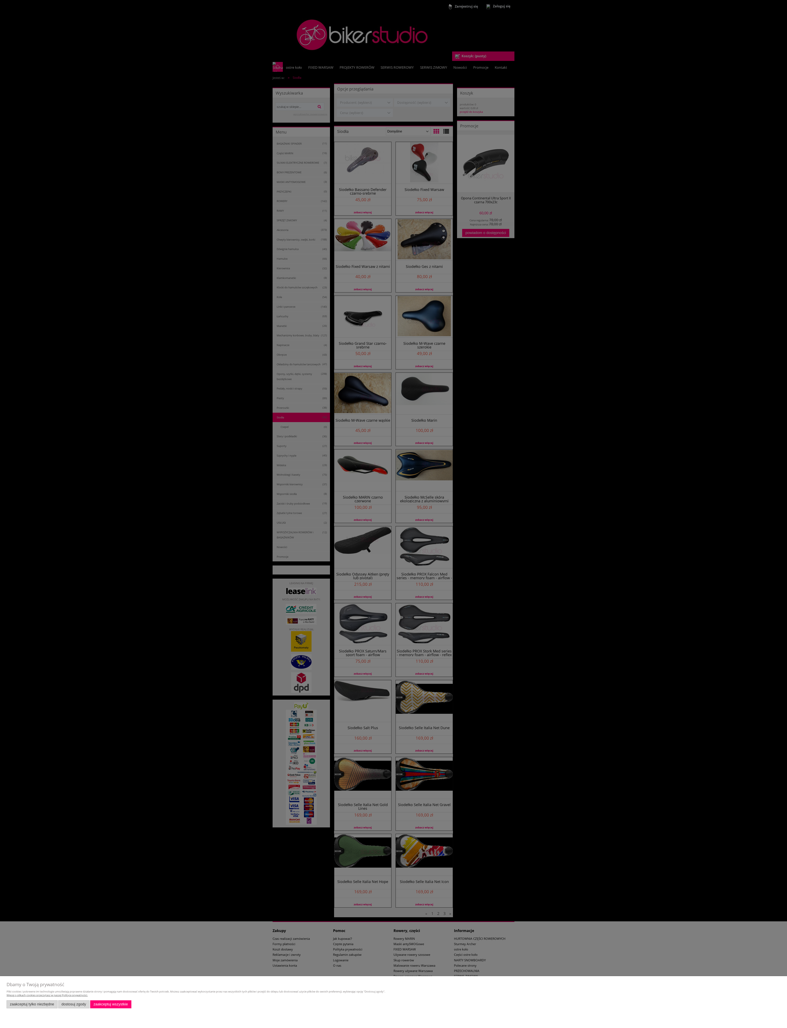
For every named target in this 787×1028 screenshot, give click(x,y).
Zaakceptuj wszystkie (110, 1004)
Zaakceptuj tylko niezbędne (32, 1004)
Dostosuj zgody (73, 1004)
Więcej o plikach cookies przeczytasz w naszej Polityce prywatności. (47, 995)
